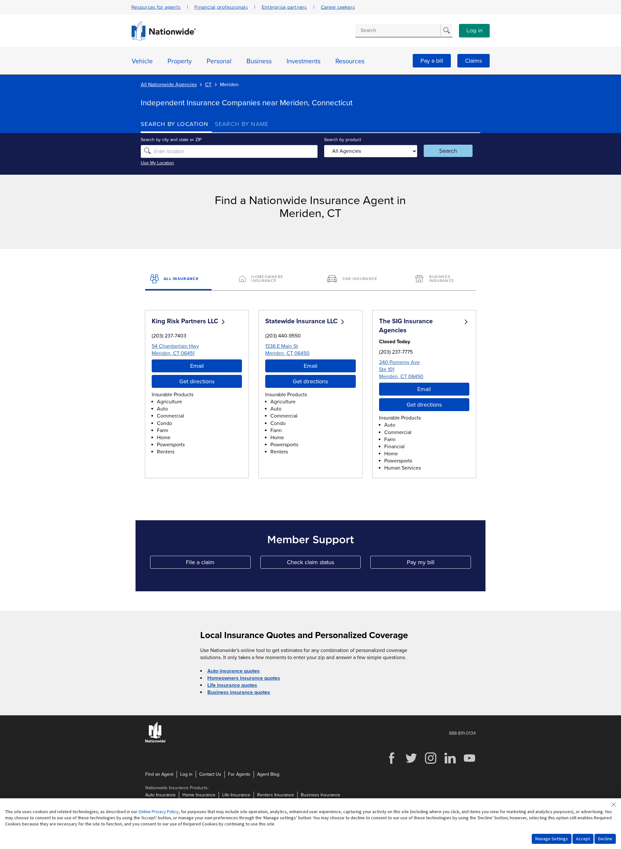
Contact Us (210, 774)
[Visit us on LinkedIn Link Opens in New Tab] (449, 763)
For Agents (239, 774)
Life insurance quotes (232, 685)
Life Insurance (236, 795)
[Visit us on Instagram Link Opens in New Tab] (430, 763)
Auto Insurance (160, 795)
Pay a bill (431, 60)
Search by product (342, 139)
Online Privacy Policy (158, 811)
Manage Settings (551, 839)
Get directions (196, 381)
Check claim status (324, 564)
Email (197, 365)
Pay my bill (439, 564)
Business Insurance (320, 795)
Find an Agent (159, 774)
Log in (474, 31)
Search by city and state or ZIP (171, 139)
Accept (583, 839)
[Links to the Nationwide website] (155, 741)
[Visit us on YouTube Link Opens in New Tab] (469, 763)
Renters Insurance (275, 795)
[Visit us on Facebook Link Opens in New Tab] (391, 763)
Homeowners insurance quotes (243, 678)
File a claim (218, 564)
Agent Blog (268, 774)
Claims (473, 60)
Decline (605, 839)
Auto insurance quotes (233, 671)
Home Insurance (198, 795)
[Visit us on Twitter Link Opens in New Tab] (411, 763)
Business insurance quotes (238, 692)
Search (448, 150)
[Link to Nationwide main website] (163, 39)
